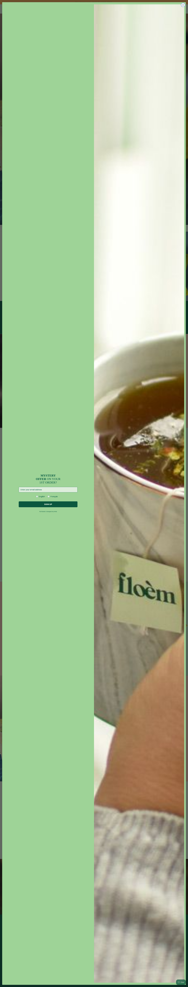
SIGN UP (48, 504)
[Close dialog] (183, 5)
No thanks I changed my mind (48, 511)
